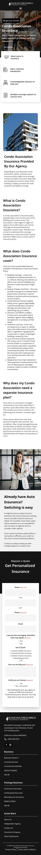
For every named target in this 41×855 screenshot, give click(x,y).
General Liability (10, 770)
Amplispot (24, 847)
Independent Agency (12, 824)
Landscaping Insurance (13, 793)
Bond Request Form (21, 658)
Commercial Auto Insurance (21, 653)
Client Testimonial (11, 836)
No (21, 643)
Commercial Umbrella (13, 766)
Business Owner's (11, 758)
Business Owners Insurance (21, 656)
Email (20, 624)
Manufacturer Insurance (14, 797)
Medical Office (10, 801)
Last (20, 608)
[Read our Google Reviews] (10, 744)
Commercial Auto (11, 762)
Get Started (8, 47)
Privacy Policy (10, 849)
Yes (21, 641)
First (20, 598)
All (21, 660)
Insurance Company (12, 832)
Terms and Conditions (27, 849)
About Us (8, 819)
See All (6, 774)
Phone (20, 612)
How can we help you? (20, 664)
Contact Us (8, 828)
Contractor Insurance (12, 788)
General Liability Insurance (21, 651)
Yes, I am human (21, 686)
